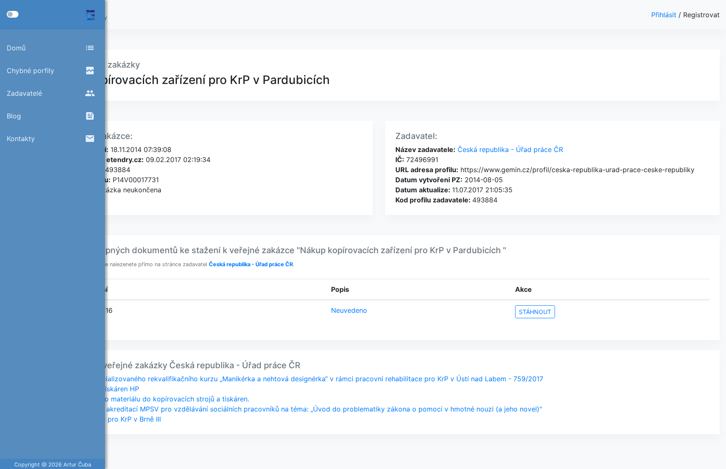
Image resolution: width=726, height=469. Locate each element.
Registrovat (701, 14)
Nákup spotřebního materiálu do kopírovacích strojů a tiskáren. (148, 399)
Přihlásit (665, 14)
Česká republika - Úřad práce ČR (509, 149)
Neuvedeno (349, 310)
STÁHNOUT (535, 311)
